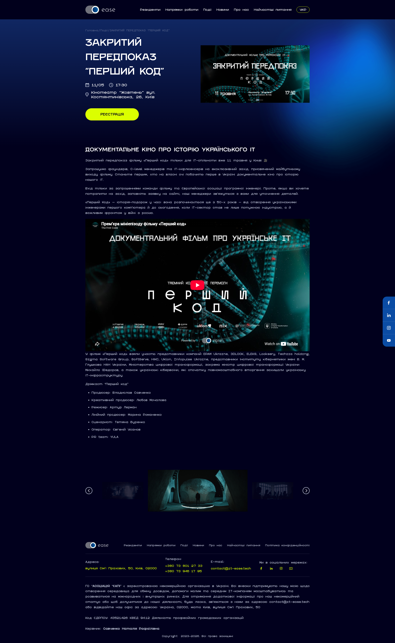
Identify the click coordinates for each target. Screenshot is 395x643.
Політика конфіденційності (287, 545)
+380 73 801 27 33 (183, 565)
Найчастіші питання (273, 9)
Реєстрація (112, 114)
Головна (91, 30)
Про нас (241, 9)
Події (207, 9)
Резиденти (150, 9)
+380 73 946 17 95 (183, 571)
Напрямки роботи (181, 9)
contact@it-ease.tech (231, 568)
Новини (222, 9)
